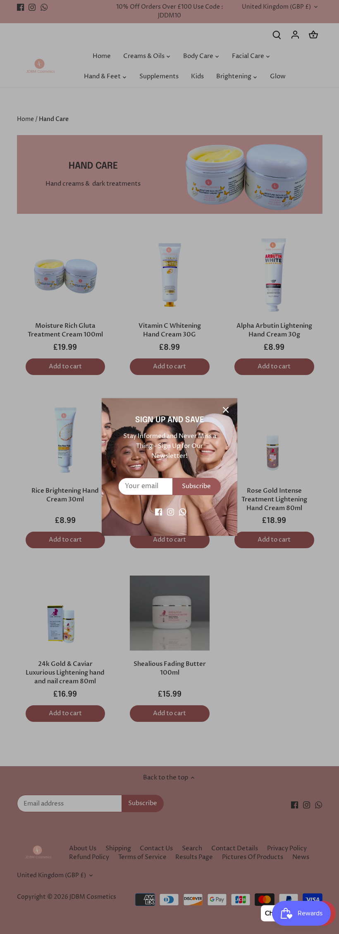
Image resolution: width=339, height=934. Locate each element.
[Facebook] (158, 512)
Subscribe (196, 486)
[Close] (226, 410)
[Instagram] (170, 512)
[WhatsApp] (182, 512)
